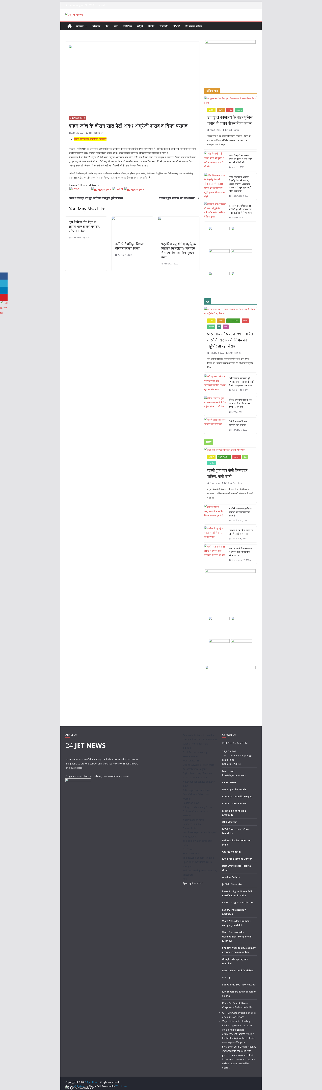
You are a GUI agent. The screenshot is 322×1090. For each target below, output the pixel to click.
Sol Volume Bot (231, 984)
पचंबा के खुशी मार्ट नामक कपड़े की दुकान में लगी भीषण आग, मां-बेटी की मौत (240, 159)
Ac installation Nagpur (194, 769)
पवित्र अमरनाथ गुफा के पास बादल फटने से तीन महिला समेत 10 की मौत (240, 403)
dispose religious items (195, 777)
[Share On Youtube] (4, 297)
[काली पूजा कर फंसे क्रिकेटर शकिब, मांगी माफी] (230, 450)
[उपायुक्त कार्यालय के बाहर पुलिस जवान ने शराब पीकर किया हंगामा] (230, 100)
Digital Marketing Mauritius (197, 773)
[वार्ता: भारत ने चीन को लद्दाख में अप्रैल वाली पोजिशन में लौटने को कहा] (215, 554)
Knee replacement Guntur (237, 858)
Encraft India (189, 828)
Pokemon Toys (191, 802)
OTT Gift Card (229, 1012)
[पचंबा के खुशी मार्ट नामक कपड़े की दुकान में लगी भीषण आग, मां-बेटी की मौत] (215, 161)
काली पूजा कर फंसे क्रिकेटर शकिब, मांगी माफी (227, 473)
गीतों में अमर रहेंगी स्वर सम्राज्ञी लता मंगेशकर (238, 423)
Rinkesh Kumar (95, 132)
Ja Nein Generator (232, 884)
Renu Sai (227, 1003)
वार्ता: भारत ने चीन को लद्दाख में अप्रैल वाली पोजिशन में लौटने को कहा (240, 552)
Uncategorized (77, 118)
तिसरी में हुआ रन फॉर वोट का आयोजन (177, 198)
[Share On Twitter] (4, 283)
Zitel (185, 878)
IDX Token (228, 991)
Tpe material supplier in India (198, 857)
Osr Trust (188, 849)
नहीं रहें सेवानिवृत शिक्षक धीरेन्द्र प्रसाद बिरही (129, 246)
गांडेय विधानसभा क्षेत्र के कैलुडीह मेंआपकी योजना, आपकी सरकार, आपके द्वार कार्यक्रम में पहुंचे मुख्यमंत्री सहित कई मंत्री (240, 184)
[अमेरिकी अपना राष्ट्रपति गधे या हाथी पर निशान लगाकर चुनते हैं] (215, 514)
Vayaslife (227, 1021)
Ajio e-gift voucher (193, 883)
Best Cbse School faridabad (238, 970)
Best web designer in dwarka (198, 735)
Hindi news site (191, 853)
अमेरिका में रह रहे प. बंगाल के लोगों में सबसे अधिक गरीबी (241, 532)
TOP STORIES (233, 320)
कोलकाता (96, 26)
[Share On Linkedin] (4, 290)
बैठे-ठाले (177, 26)
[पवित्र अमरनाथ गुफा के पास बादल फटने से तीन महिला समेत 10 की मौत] (215, 406)
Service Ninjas (190, 756)
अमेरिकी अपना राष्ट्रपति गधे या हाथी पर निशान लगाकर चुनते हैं (240, 512)
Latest (211, 110)
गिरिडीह (230, 110)
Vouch (242, 789)
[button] (85, 26)
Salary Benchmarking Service (198, 807)
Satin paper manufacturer (196, 790)
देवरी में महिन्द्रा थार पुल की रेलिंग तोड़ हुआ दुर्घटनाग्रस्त (96, 198)
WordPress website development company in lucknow (237, 936)
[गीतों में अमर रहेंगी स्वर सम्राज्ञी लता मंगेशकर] (215, 426)
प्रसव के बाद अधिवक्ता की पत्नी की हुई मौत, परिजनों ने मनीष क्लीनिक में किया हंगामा (240, 209)
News (221, 110)
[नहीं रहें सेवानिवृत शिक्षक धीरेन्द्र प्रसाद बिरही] (132, 219)
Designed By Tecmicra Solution (200, 739)
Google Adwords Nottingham (198, 764)
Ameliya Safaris (231, 877)
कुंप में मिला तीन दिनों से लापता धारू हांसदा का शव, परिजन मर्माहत (84, 226)
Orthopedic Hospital (241, 796)
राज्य (225, 327)
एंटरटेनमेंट (164, 26)
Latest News (229, 782)
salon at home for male (195, 743)
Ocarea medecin (231, 851)
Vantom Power (238, 803)
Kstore (240, 1017)
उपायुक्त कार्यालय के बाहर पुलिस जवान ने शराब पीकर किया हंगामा (230, 120)
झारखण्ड (80, 26)
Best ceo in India (192, 824)
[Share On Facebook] (4, 276)
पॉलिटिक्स (127, 26)
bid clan (187, 747)
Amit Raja (237, 483)
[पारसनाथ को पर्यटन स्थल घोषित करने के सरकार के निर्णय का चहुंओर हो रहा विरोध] (230, 311)
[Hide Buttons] (4, 303)
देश (107, 26)
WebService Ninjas (193, 760)
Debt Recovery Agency (195, 752)
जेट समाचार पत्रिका (193, 26)
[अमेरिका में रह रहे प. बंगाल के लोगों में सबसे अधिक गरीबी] (215, 534)
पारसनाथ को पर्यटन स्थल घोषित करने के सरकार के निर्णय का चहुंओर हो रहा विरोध (230, 340)
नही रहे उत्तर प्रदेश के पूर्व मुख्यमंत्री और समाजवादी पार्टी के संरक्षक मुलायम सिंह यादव (241, 382)
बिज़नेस (151, 26)
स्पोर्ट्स (140, 26)
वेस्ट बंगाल (212, 463)
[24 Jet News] (69, 26)
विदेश (116, 26)
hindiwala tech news (193, 819)
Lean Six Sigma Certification (238, 902)
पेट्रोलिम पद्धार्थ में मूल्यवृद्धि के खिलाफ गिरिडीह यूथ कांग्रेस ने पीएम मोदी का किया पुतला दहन (178, 250)
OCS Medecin (229, 822)
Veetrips (227, 977)
